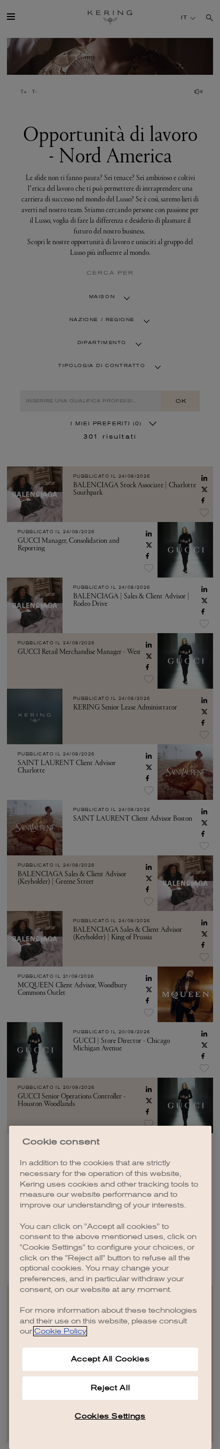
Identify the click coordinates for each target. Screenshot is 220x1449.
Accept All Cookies (110, 1359)
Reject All (110, 1388)
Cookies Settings (110, 1416)
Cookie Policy (60, 1331)
